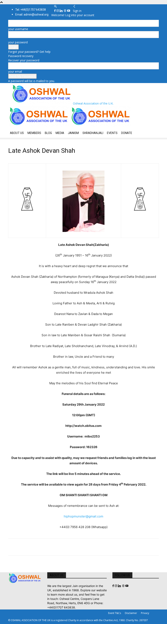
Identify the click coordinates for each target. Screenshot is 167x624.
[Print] (59, 547)
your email (15, 71)
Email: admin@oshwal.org (31, 14)
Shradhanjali (92, 133)
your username (18, 29)
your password (18, 42)
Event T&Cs (114, 613)
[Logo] (39, 126)
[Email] (50, 547)
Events (112, 133)
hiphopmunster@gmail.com (83, 516)
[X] (22, 547)
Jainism (73, 133)
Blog (48, 133)
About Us (17, 133)
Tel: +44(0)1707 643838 (30, 9)
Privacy (145, 613)
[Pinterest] (31, 547)
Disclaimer (131, 613)
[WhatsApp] (40, 547)
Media (60, 133)
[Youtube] (68, 11)
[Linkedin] (62, 11)
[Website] (65, 11)
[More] (68, 547)
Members (34, 133)
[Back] (74, 6)
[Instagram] (58, 11)
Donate (126, 133)
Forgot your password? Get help (29, 52)
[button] (55, 6)
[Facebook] (55, 11)
